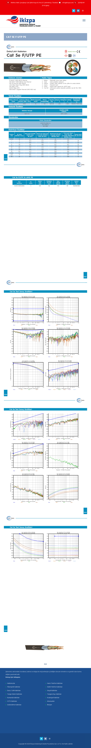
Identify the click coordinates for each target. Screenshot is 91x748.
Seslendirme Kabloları (14, 704)
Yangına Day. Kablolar (54, 694)
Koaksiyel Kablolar (53, 697)
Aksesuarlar (50, 701)
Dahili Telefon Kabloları (54, 687)
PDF (45, 664)
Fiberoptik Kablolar (13, 687)
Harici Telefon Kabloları (54, 683)
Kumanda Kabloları (13, 697)
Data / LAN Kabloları (14, 690)
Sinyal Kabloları (52, 690)
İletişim (49, 704)
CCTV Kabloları (12, 701)
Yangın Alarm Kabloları (14, 694)
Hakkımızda (11, 683)
